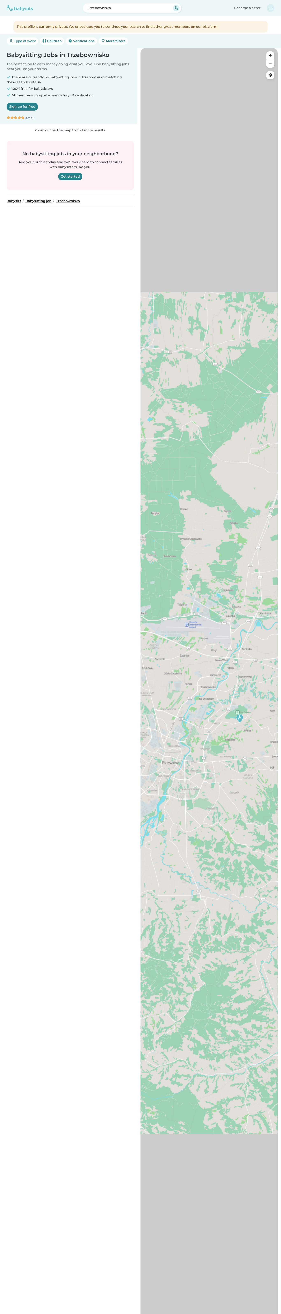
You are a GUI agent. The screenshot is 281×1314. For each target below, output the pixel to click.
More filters (115, 41)
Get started (70, 176)
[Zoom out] (270, 64)
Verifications (83, 41)
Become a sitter (247, 8)
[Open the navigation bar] (270, 8)
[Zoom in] (270, 55)
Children (54, 41)
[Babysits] (20, 8)
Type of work (24, 41)
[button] (240, 718)
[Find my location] (270, 75)
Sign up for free (22, 107)
